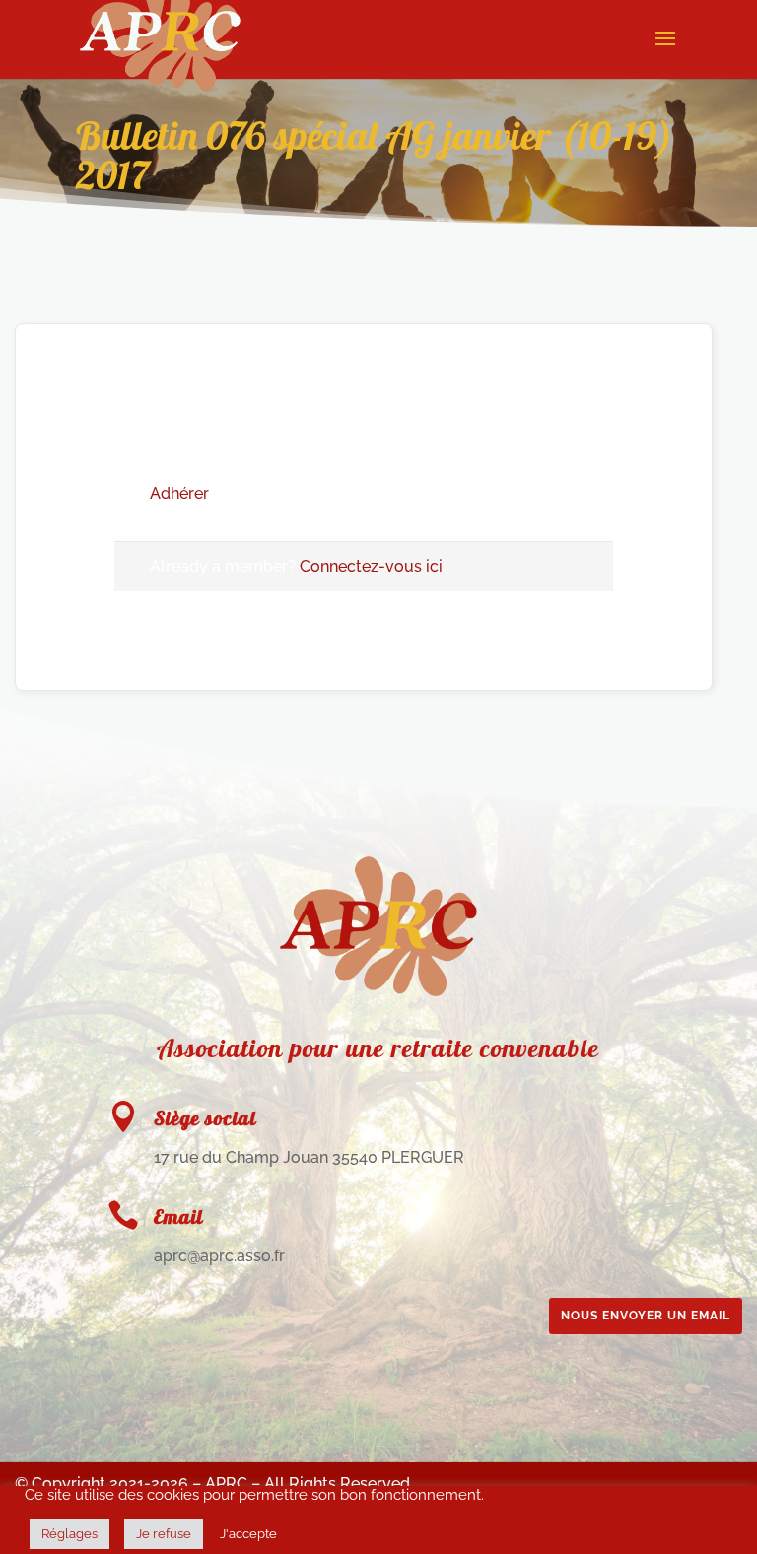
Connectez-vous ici (371, 566)
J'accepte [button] (248, 1533)
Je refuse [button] (163, 1533)
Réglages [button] (69, 1533)
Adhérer (179, 493)
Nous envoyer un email (645, 1315)
